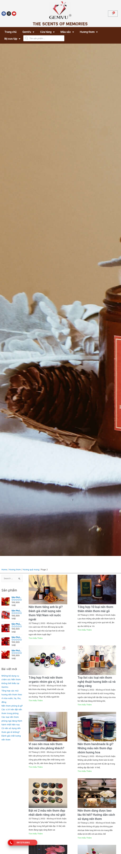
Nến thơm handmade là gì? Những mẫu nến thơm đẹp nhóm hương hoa (95, 748)
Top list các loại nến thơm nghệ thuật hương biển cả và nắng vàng (97, 682)
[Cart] (113, 13)
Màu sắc (65, 31)
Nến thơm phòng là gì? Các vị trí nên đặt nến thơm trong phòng (12, 709)
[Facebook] (3, 13)
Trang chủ (10, 31)
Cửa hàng (45, 31)
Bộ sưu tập (10, 38)
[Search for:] (12, 578)
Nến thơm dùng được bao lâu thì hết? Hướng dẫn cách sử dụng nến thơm (96, 815)
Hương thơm (87, 31)
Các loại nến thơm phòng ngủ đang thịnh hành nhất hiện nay (11, 721)
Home (4, 569)
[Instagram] (9, 13)
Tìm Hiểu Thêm (36, 638)
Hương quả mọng (31, 569)
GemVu (26, 31)
